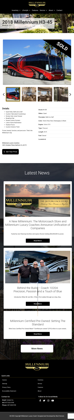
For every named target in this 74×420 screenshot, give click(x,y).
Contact (59, 10)
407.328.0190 (11, 405)
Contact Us (9, 400)
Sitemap (4, 383)
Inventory (15, 10)
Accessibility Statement (9, 391)
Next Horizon (60, 416)
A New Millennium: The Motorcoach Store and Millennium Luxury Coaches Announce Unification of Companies (37, 225)
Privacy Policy (6, 387)
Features (35, 10)
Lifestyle (25, 10)
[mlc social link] (40, 400)
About (51, 10)
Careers (4, 380)
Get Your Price (11, 152)
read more (38, 241)
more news (37, 348)
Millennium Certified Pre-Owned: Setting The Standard (37, 322)
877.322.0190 (9, 402)
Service (42, 10)
